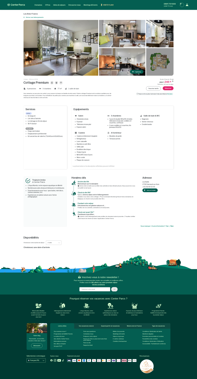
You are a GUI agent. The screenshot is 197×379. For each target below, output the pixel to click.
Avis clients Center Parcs (61, 339)
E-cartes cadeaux (118, 339)
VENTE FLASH (108, 5)
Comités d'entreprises (120, 341)
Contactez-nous (88, 334)
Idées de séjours (59, 5)
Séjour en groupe (118, 336)
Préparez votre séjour (90, 336)
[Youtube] (59, 360)
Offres (47, 5)
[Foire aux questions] (182, 5)
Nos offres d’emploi (60, 344)
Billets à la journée (118, 331)
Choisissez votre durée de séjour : (34, 242)
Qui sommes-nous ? (60, 331)
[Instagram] (55, 360)
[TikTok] (63, 360)
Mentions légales (147, 334)
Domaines (38, 5)
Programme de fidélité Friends (63, 334)
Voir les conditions (98, 284)
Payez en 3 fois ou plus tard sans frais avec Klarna (95, 339)
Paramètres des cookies (150, 339)
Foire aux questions (89, 331)
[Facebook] (51, 360)
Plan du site (87, 342)
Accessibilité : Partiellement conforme (154, 344)
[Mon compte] (188, 5)
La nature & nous (59, 336)
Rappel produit (88, 345)
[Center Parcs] (16, 5)
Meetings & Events (90, 5)
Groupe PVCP (58, 346)
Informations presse (60, 341)
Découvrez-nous (74, 5)
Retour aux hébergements (35, 17)
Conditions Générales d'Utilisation (153, 341)
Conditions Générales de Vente (152, 331)
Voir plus (169, 94)
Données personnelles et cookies (153, 336)
